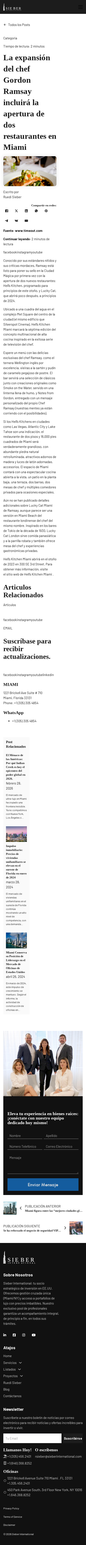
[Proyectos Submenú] (21, 1376)
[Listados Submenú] (19, 1369)
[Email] (26, 220)
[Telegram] (6, 220)
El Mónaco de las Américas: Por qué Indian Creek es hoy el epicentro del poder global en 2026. (15, 766)
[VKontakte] (16, 220)
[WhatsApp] (36, 210)
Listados (9, 1369)
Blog (6, 1389)
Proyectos (10, 1376)
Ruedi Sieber (12, 1383)
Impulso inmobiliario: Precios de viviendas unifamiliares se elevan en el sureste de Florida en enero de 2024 (16, 861)
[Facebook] (6, 210)
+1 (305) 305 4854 (26, 703)
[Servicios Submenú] (20, 1362)
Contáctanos (12, 1396)
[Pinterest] (46, 210)
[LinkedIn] (26, 210)
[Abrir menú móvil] (80, 7)
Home (7, 1356)
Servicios (10, 1363)
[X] (16, 210)
